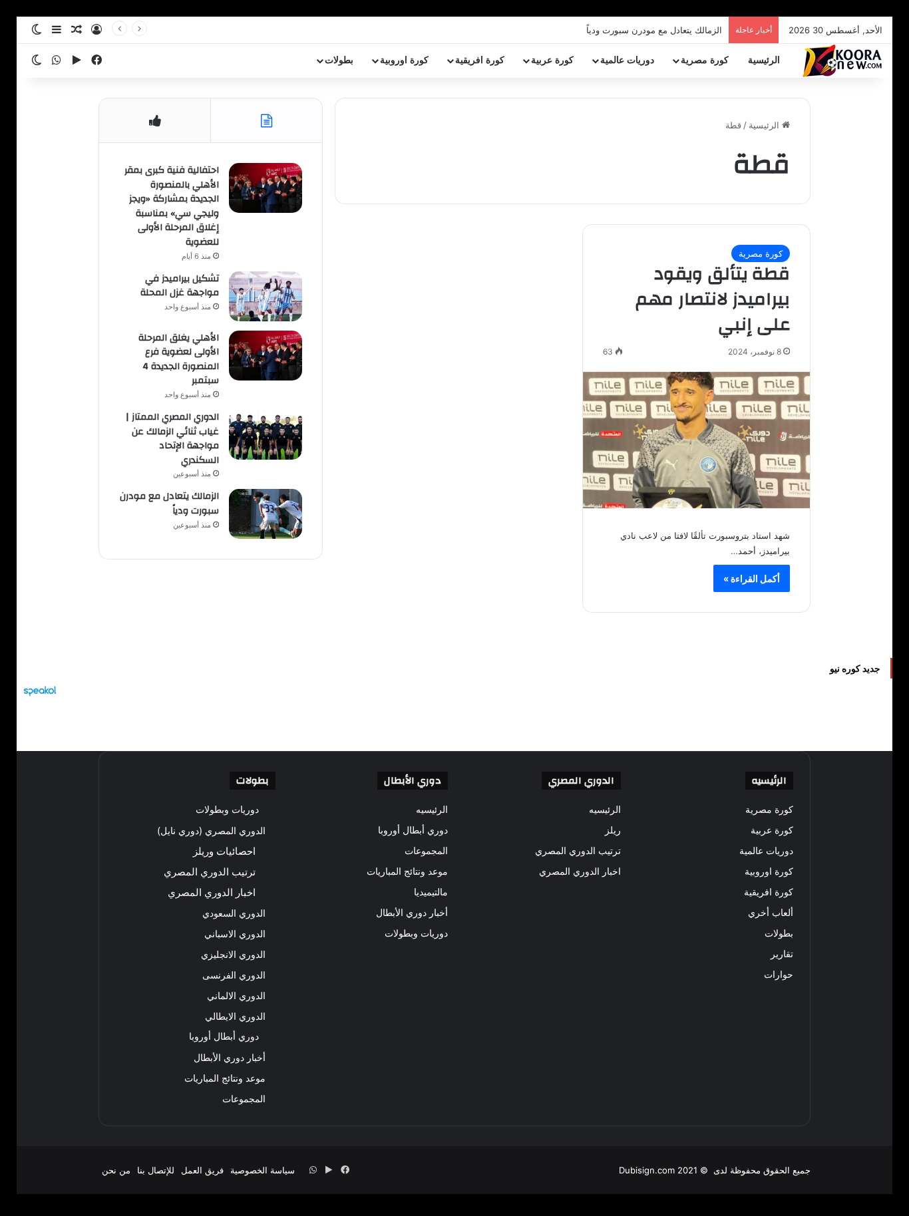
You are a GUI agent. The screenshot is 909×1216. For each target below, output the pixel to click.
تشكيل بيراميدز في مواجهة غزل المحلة (179, 286)
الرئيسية (764, 60)
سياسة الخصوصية (262, 1170)
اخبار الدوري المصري (580, 871)
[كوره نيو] (842, 61)
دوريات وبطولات (416, 933)
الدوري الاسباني (235, 933)
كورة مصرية (705, 60)
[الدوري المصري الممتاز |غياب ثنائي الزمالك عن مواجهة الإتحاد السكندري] (265, 435)
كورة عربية (552, 60)
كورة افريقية (479, 60)
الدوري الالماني (236, 995)
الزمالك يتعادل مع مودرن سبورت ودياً (654, 30)
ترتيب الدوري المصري (578, 850)
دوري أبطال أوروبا (413, 830)
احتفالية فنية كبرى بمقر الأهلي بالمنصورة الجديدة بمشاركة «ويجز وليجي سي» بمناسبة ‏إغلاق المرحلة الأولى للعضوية (171, 206)
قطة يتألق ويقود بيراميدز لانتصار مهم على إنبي (713, 299)
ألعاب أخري (770, 912)
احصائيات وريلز (224, 851)
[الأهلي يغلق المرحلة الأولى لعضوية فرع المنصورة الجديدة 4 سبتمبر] (265, 355)
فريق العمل (202, 1170)
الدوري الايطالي (235, 1016)
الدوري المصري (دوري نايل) (211, 830)
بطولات (339, 60)
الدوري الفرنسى (234, 975)
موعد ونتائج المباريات (407, 871)
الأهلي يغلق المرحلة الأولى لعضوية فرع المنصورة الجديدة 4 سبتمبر (178, 359)
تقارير (782, 954)
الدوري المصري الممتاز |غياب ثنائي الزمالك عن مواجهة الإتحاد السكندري (172, 438)
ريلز (613, 830)
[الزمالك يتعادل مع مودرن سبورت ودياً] (265, 514)
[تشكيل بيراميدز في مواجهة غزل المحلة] (265, 296)
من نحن (116, 1170)
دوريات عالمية (627, 60)
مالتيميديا (431, 892)
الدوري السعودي (234, 913)
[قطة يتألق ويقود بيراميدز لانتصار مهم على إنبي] (696, 440)
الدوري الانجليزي (233, 954)
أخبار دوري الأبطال (412, 912)
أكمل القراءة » (751, 578)
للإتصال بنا (155, 1170)
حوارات (778, 974)
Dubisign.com (647, 1170)
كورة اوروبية (404, 60)
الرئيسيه (605, 809)
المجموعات (426, 850)
